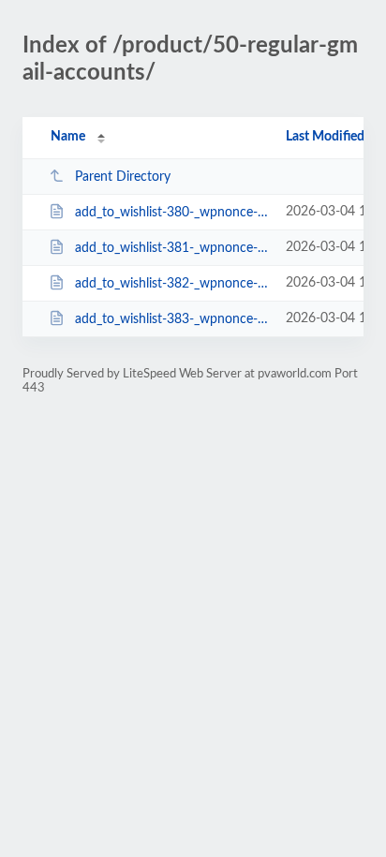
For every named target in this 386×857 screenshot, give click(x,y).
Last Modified (325, 136)
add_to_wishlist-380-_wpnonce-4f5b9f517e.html (171, 212)
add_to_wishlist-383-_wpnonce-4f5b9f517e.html (171, 319)
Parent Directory (123, 177)
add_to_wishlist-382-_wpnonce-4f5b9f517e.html (171, 283)
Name (68, 136)
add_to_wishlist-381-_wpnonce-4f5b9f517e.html (171, 248)
